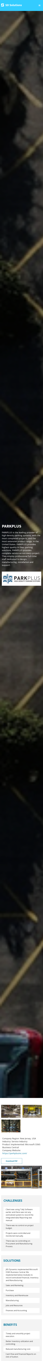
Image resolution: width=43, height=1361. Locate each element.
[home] (11, 5)
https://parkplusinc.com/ (14, 1153)
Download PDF (11, 1161)
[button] (39, 5)
